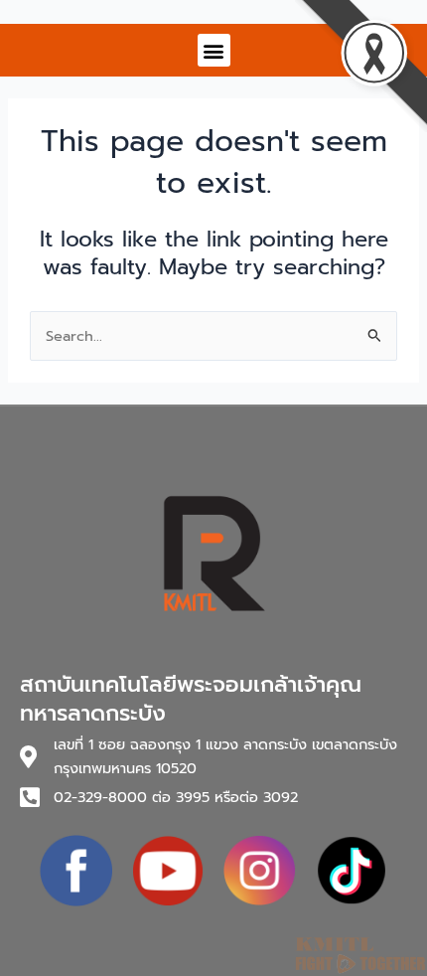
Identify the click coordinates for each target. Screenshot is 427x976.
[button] (214, 50)
